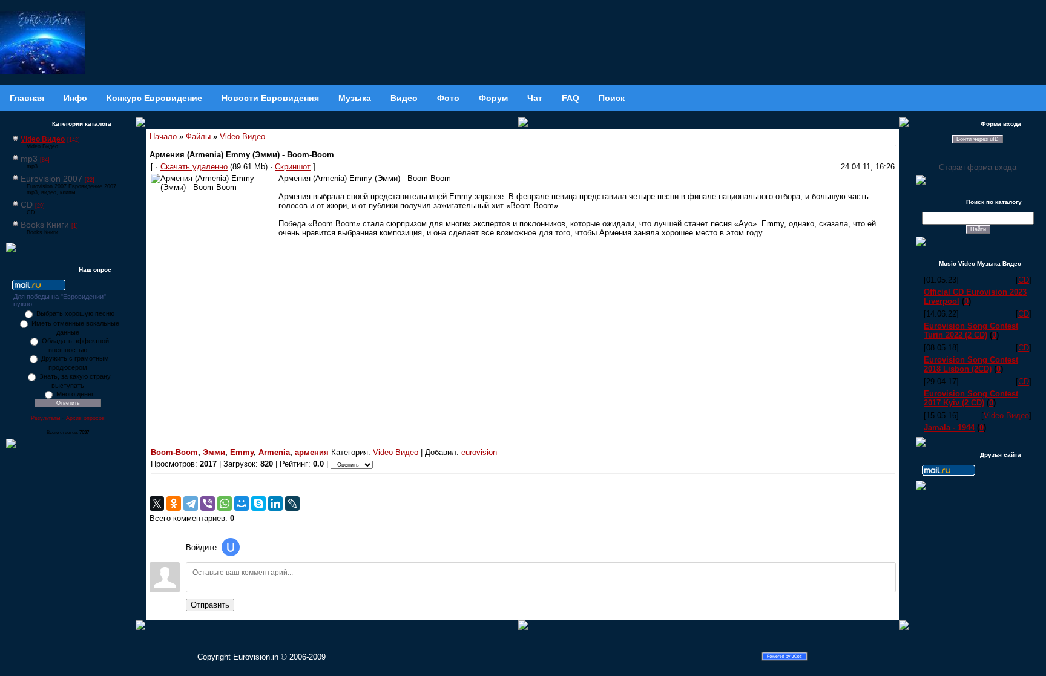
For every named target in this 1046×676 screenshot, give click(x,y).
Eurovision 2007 (51, 178)
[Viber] (207, 503)
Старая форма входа (977, 167)
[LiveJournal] (292, 503)
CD (27, 204)
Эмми (214, 452)
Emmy (242, 452)
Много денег (75, 394)
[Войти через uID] (231, 547)
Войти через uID (977, 139)
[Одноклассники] (173, 503)
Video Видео (43, 139)
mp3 (29, 158)
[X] (157, 503)
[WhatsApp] (224, 503)
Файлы (198, 136)
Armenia (274, 452)
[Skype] (258, 503)
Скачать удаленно (194, 166)
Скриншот (293, 166)
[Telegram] (190, 503)
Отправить (210, 604)
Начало (163, 136)
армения (312, 452)
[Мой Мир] (241, 503)
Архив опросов (85, 418)
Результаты (45, 418)
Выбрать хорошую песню (75, 313)
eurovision (479, 452)
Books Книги (45, 224)
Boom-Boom (174, 452)
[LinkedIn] (275, 503)
